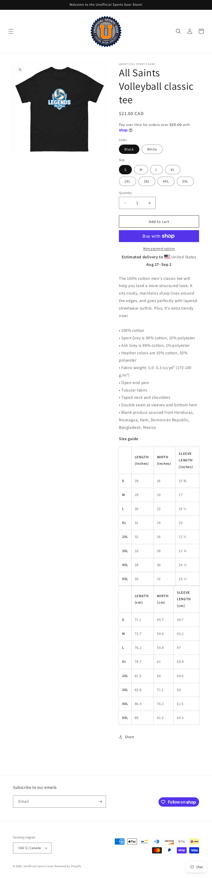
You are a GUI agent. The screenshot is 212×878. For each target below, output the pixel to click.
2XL (127, 181)
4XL (166, 181)
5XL (185, 181)
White (152, 149)
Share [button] (129, 736)
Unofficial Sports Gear (39, 866)
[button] (11, 31)
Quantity (125, 193)
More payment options (159, 248)
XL (173, 169)
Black (129, 149)
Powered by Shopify (68, 866)
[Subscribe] (100, 802)
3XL (147, 181)
